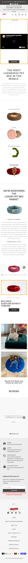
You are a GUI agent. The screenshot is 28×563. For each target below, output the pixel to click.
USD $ (13, 504)
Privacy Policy (14, 544)
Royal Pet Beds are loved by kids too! (14, 382)
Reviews (14, 537)
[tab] (10, 433)
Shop (14, 517)
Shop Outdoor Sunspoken (14, 521)
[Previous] (4, 417)
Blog (14, 529)
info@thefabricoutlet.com (21, 1)
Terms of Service (14, 540)
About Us (14, 525)
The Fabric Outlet (11, 558)
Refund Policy (14, 548)
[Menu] (25, 14)
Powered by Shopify (19, 558)
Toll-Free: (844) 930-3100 (9, 1)
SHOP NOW (14, 61)
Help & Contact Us (14, 533)
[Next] (24, 267)
